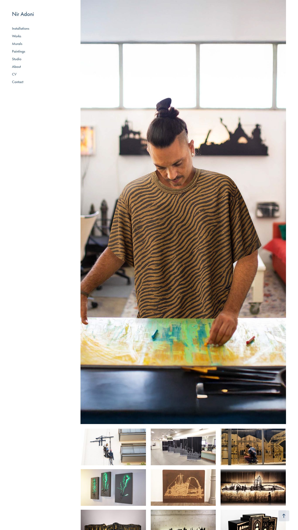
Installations (20, 28)
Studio (16, 59)
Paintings (18, 51)
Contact (17, 82)
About (16, 66)
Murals (17, 43)
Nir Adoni (23, 14)
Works (16, 36)
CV (14, 74)
